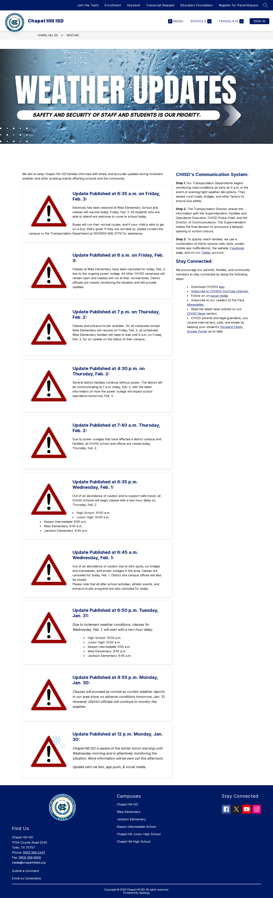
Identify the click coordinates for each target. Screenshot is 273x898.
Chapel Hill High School (133, 841)
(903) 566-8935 (30, 857)
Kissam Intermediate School (136, 826)
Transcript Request (160, 5)
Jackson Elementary (131, 819)
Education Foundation (196, 5)
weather (72, 35)
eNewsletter (195, 304)
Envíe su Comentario (26, 878)
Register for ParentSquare (238, 5)
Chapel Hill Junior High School (139, 834)
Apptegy (144, 892)
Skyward (133, 5)
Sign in (259, 21)
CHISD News (196, 313)
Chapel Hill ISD (48, 35)
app (221, 287)
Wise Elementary (128, 812)
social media (219, 296)
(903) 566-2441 (34, 852)
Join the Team (88, 5)
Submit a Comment (25, 871)
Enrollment (113, 5)
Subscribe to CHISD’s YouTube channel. (220, 291)
